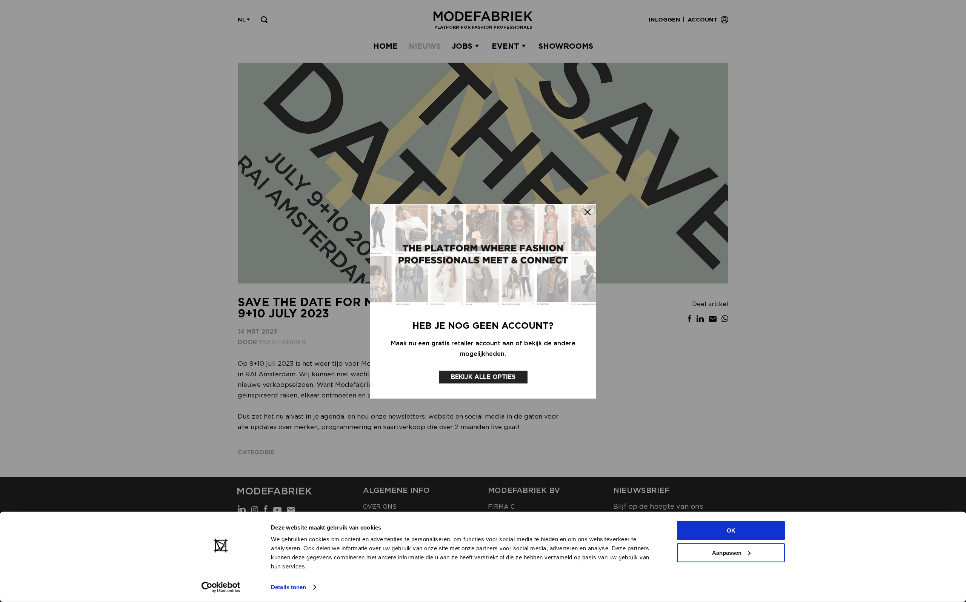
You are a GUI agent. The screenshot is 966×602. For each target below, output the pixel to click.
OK (731, 530)
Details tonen (288, 587)
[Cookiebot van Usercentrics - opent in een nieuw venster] (221, 587)
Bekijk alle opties (483, 376)
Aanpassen (726, 552)
